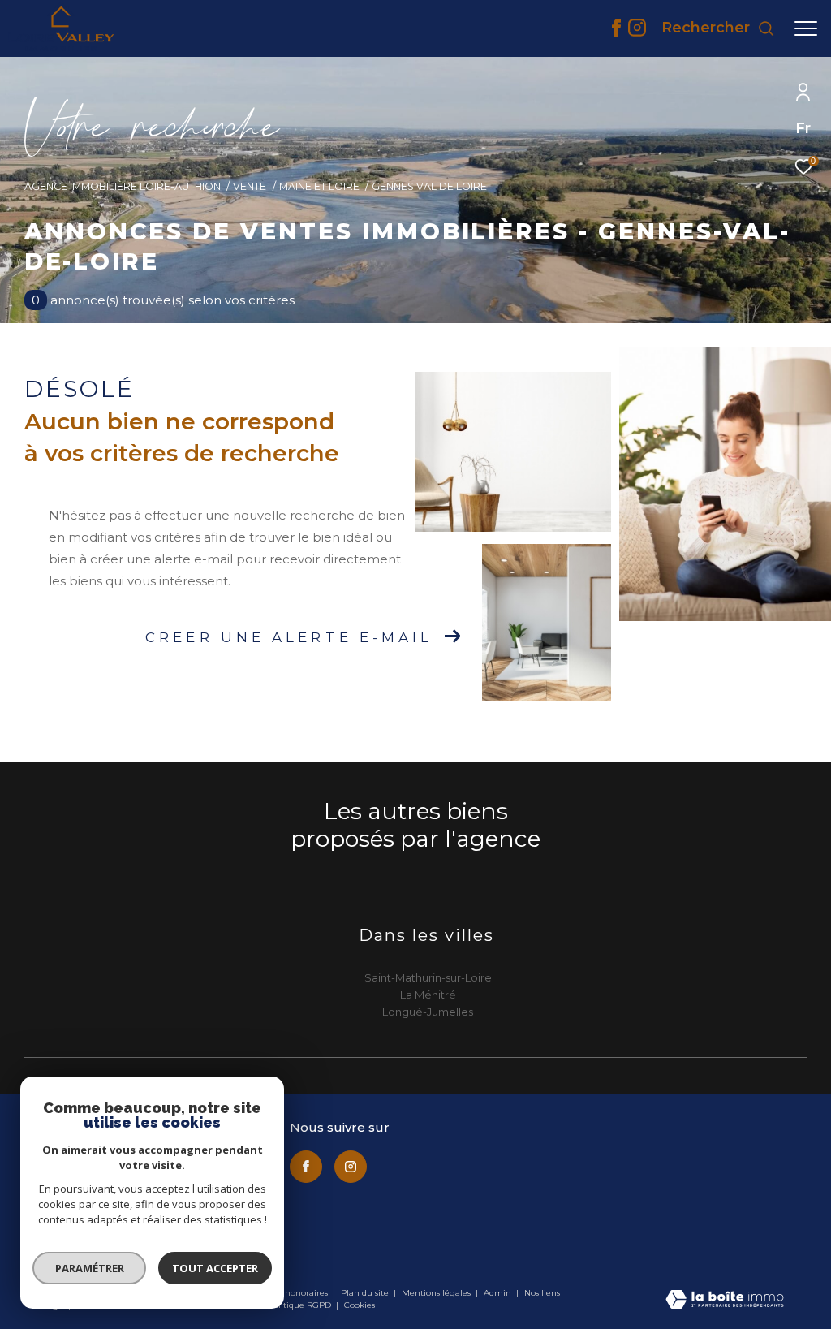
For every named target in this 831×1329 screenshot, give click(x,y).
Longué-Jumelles (427, 1011)
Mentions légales (437, 1293)
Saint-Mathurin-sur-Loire (428, 977)
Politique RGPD (299, 1305)
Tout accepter (215, 1268)
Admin (499, 1293)
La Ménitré (428, 994)
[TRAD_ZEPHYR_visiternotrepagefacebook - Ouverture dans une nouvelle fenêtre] (616, 32)
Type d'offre (92, 221)
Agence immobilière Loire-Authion (122, 186)
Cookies (359, 1305)
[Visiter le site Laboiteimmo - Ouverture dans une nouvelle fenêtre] (724, 1300)
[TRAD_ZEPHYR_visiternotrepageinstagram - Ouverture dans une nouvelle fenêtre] (637, 32)
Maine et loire (319, 186)
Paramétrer (89, 1268)
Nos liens (543, 1293)
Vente (249, 186)
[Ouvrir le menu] (806, 28)
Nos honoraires (299, 1293)
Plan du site (366, 1293)
